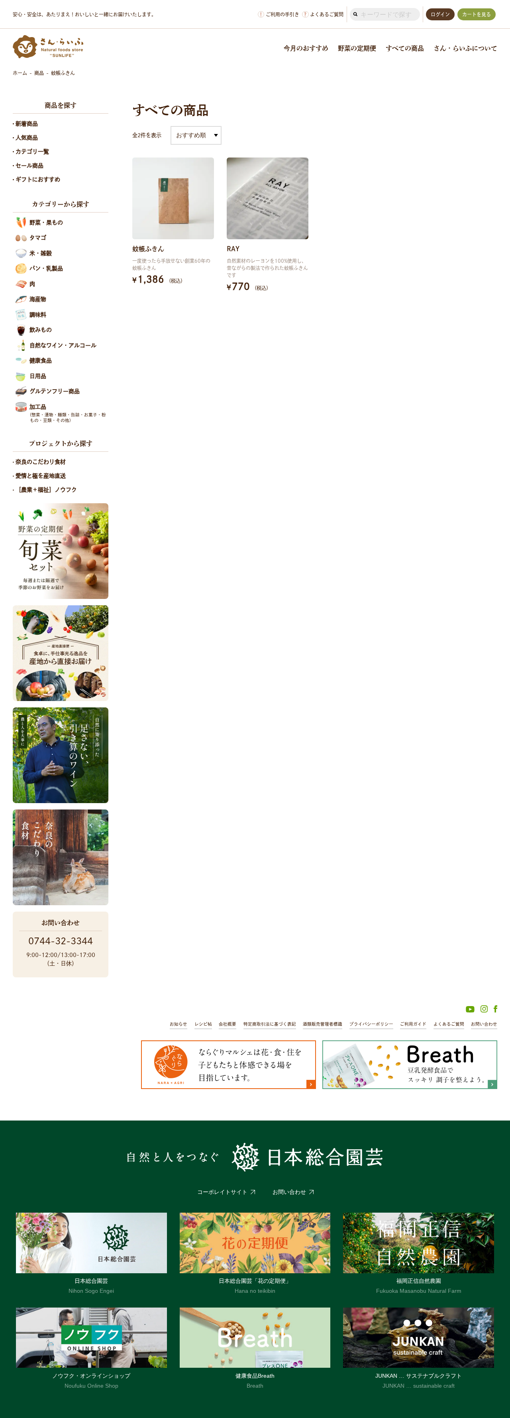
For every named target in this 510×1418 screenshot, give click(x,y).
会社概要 (227, 1024)
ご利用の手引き (279, 14)
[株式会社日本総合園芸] (255, 1157)
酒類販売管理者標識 (322, 1024)
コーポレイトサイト (222, 1192)
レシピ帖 (203, 1024)
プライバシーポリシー (371, 1024)
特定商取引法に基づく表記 (269, 1024)
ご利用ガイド (413, 1024)
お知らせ (178, 1024)
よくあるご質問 (323, 14)
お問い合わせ (484, 1024)
